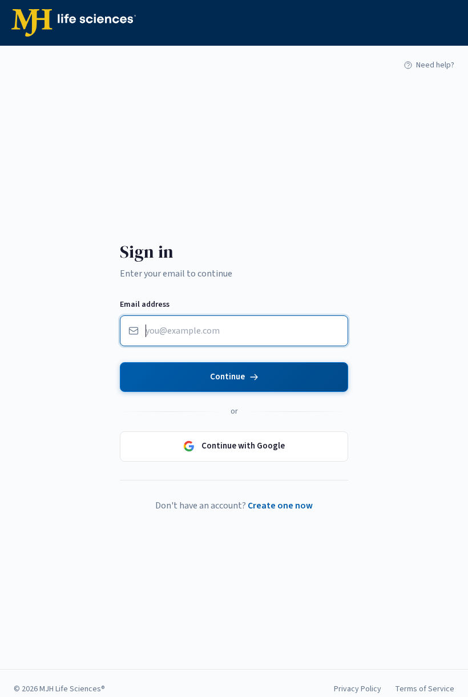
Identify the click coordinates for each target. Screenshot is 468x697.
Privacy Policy (357, 689)
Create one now (280, 505)
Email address (145, 304)
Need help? (435, 65)
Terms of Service (424, 689)
